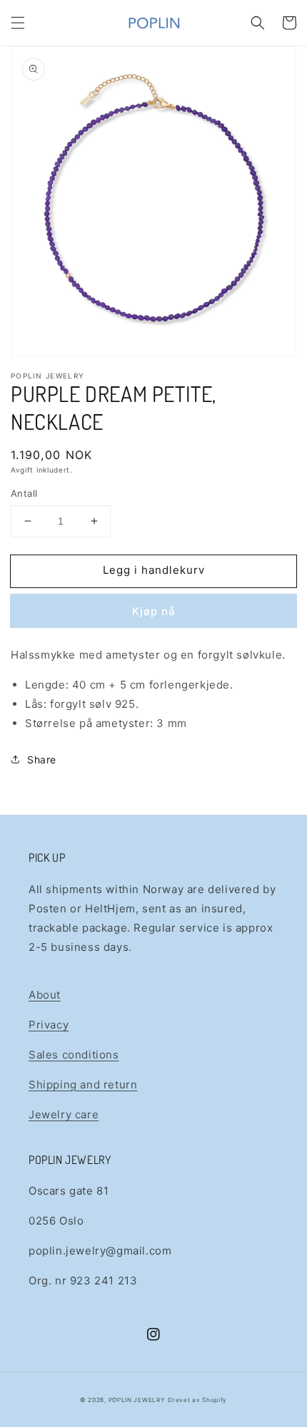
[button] (18, 22)
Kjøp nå (154, 611)
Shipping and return (83, 1084)
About (45, 994)
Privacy (49, 1024)
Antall (24, 493)
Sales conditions (74, 1054)
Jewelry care (64, 1114)
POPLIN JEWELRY (137, 1399)
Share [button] (41, 759)
